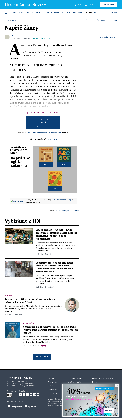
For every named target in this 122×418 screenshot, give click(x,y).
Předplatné (108, 5)
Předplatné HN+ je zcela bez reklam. (67, 210)
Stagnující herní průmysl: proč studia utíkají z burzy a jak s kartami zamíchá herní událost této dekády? (50, 330)
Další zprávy (42, 357)
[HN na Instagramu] (27, 394)
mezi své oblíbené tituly (61, 199)
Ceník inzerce (52, 393)
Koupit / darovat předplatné (102, 378)
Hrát (46, 164)
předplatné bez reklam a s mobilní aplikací (44, 133)
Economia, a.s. (22, 381)
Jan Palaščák (11, 296)
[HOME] (6, 12)
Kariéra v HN (52, 389)
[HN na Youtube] (38, 394)
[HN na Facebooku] (24, 394)
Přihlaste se (52, 139)
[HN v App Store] (31, 406)
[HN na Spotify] (34, 394)
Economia (51, 386)
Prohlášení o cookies (74, 382)
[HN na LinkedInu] (31, 394)
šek (11, 36)
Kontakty (51, 378)
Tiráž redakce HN (54, 382)
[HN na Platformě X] (20, 394)
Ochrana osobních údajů (75, 378)
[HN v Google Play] (15, 406)
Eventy (94, 382)
